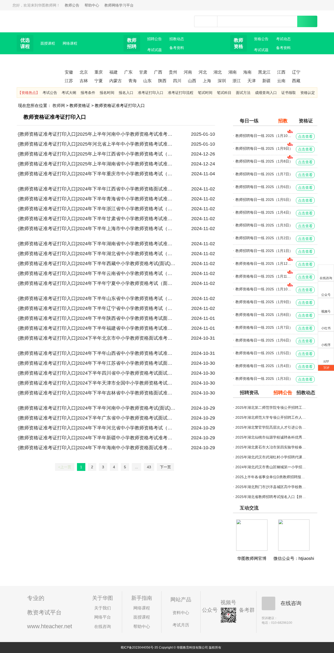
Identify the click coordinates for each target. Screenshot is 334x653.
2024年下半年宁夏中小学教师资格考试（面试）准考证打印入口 (126, 283)
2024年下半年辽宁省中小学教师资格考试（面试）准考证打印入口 (126, 308)
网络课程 (70, 43)
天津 (251, 81)
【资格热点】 (29, 93)
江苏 (69, 81)
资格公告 (261, 39)
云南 (281, 81)
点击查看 (305, 136)
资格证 (306, 120)
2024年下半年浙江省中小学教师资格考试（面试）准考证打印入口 (126, 208)
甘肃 (143, 72)
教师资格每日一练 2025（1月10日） (264, 289)
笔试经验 (283, 57)
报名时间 (107, 93)
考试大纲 (69, 93)
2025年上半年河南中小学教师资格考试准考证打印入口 (126, 134)
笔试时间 (205, 93)
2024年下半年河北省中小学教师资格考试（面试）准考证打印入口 (126, 427)
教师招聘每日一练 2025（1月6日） (264, 187)
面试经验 (239, 65)
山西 (192, 81)
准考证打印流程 (180, 93)
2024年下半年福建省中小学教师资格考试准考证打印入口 (126, 328)
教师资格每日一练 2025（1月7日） (264, 327)
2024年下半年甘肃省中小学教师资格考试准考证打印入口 (126, 218)
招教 (283, 120)
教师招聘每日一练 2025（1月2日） (264, 238)
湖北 (217, 72)
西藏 (296, 81)
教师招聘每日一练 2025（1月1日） (264, 251)
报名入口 (126, 93)
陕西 (162, 81)
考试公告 (50, 93)
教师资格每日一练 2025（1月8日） (264, 315)
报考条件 (88, 93)
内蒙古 (115, 81)
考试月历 (180, 625)
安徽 (69, 72)
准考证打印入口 (150, 93)
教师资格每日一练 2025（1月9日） (264, 302)
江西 (281, 72)
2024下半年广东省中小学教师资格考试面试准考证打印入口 (126, 418)
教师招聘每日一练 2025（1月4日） (264, 212)
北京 (84, 72)
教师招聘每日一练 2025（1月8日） (264, 161)
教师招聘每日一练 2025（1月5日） (264, 199)
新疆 (266, 81)
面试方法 (176, 57)
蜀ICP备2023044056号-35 (139, 647)
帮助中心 (92, 5)
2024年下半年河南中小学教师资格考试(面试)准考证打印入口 (126, 408)
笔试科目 (224, 93)
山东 (147, 81)
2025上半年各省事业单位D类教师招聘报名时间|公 (270, 477)
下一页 (165, 467)
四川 (177, 81)
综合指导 (132, 65)
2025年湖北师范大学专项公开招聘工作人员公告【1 (270, 417)
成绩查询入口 (266, 93)
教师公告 (72, 5)
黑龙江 (264, 72)
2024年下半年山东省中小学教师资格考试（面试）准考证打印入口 (126, 298)
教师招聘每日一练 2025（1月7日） (264, 174)
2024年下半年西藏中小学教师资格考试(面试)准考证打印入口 (126, 263)
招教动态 (176, 39)
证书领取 (288, 93)
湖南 (232, 72)
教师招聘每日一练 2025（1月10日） (264, 136)
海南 (247, 72)
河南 (188, 72)
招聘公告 (154, 39)
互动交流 (249, 508)
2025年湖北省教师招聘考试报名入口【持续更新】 (270, 497)
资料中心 (180, 612)
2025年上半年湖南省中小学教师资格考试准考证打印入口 (126, 163)
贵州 (173, 72)
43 (149, 467)
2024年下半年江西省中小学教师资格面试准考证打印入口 (126, 188)
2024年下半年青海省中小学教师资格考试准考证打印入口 (126, 198)
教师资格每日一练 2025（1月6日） (264, 340)
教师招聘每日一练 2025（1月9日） (264, 148)
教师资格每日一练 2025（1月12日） (264, 263)
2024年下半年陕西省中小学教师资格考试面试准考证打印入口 (126, 318)
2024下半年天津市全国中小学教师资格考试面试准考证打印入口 (126, 383)
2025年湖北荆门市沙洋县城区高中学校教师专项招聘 (270, 487)
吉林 (84, 81)
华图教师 (41, 18)
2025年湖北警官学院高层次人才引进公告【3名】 (270, 427)
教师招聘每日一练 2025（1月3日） (264, 225)
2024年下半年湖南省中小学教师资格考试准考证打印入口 (126, 243)
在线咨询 (102, 626)
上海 (207, 81)
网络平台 (102, 617)
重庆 (98, 72)
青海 (132, 81)
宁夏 (98, 81)
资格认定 (307, 93)
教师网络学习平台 (119, 5)
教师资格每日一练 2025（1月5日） (264, 353)
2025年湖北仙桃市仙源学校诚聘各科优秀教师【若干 (270, 437)
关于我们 (102, 608)
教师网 (58, 105)
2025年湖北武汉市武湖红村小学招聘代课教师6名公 (270, 457)
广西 (158, 72)
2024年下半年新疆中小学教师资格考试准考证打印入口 (126, 437)
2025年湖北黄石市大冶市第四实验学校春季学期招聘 (270, 447)
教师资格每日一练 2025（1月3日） (264, 378)
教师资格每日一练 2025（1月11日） (264, 276)
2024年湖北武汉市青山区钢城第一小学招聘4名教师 (270, 467)
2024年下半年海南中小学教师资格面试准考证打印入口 (126, 447)
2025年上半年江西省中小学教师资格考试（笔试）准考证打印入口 (126, 154)
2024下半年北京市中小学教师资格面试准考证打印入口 (126, 338)
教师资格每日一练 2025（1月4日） (264, 366)
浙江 (236, 81)
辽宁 (296, 72)
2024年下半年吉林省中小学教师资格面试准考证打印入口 (126, 393)
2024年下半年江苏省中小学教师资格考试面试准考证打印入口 (126, 363)
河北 (203, 72)
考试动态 (283, 39)
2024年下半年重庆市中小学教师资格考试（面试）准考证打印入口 (126, 173)
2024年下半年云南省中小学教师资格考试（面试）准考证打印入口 (126, 273)
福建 (113, 72)
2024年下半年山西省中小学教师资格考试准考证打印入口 (126, 353)
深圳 (222, 81)
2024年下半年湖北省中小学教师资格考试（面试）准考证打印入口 (126, 253)
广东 (128, 72)
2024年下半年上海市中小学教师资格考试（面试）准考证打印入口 (126, 228)
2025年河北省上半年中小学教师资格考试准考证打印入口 (126, 144)
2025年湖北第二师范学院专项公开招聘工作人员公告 (270, 407)
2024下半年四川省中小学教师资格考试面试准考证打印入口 (126, 373)
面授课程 (47, 43)
